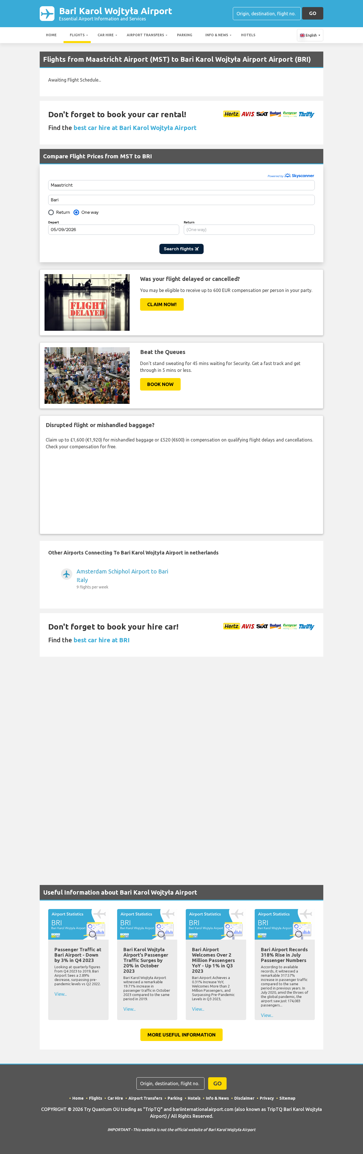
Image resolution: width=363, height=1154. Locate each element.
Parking (184, 35)
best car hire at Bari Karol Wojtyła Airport (135, 127)
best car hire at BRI (101, 639)
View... (60, 994)
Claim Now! (162, 304)
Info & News (216, 35)
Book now (160, 384)
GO (312, 13)
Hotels (248, 35)
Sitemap (287, 1098)
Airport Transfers (145, 35)
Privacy (267, 1098)
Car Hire (106, 35)
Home (51, 35)
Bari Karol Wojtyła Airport (115, 13)
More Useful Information (181, 1034)
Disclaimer (244, 1098)
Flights (77, 35)
